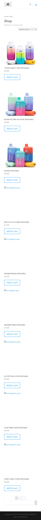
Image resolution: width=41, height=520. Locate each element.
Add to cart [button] (12, 77)
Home (6, 16)
